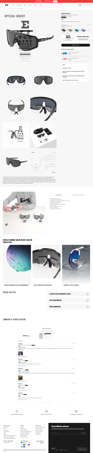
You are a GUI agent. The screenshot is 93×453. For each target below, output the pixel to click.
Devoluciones (6, 430)
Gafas (7, 8)
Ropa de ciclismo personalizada (25, 431)
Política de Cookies (39, 431)
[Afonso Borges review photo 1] (20, 378)
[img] (20, 359)
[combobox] (40, 441)
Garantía (5, 434)
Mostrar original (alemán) (23, 390)
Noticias (21, 427)
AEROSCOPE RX (20, 8)
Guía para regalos (7, 442)
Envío (5, 428)
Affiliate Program (23, 435)
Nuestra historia (23, 428)
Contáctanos (6, 427)
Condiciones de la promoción (40, 427)
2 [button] (45, 402)
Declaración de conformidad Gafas (9, 438)
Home (4, 8)
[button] (63, 16)
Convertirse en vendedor (24, 434)
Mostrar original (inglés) (23, 365)
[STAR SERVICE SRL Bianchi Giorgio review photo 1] (20, 353)
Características (59, 195)
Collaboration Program (24, 430)
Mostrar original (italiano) (23, 356)
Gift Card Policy (38, 434)
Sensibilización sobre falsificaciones (10, 435)
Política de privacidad (39, 430)
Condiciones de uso (39, 428)
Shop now (55, 1)
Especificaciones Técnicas (78, 195)
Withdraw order (6, 431)
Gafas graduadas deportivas (13, 8)
